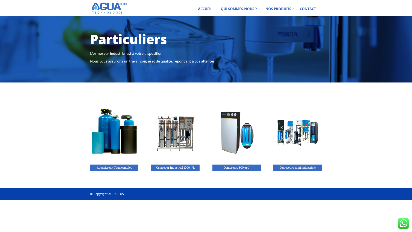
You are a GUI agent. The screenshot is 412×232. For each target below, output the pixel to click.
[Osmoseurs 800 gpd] (236, 161)
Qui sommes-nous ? (239, 8)
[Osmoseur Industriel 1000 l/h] (175, 161)
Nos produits (278, 8)
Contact (308, 8)
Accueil (205, 8)
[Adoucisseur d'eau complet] (114, 161)
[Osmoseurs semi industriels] (297, 161)
